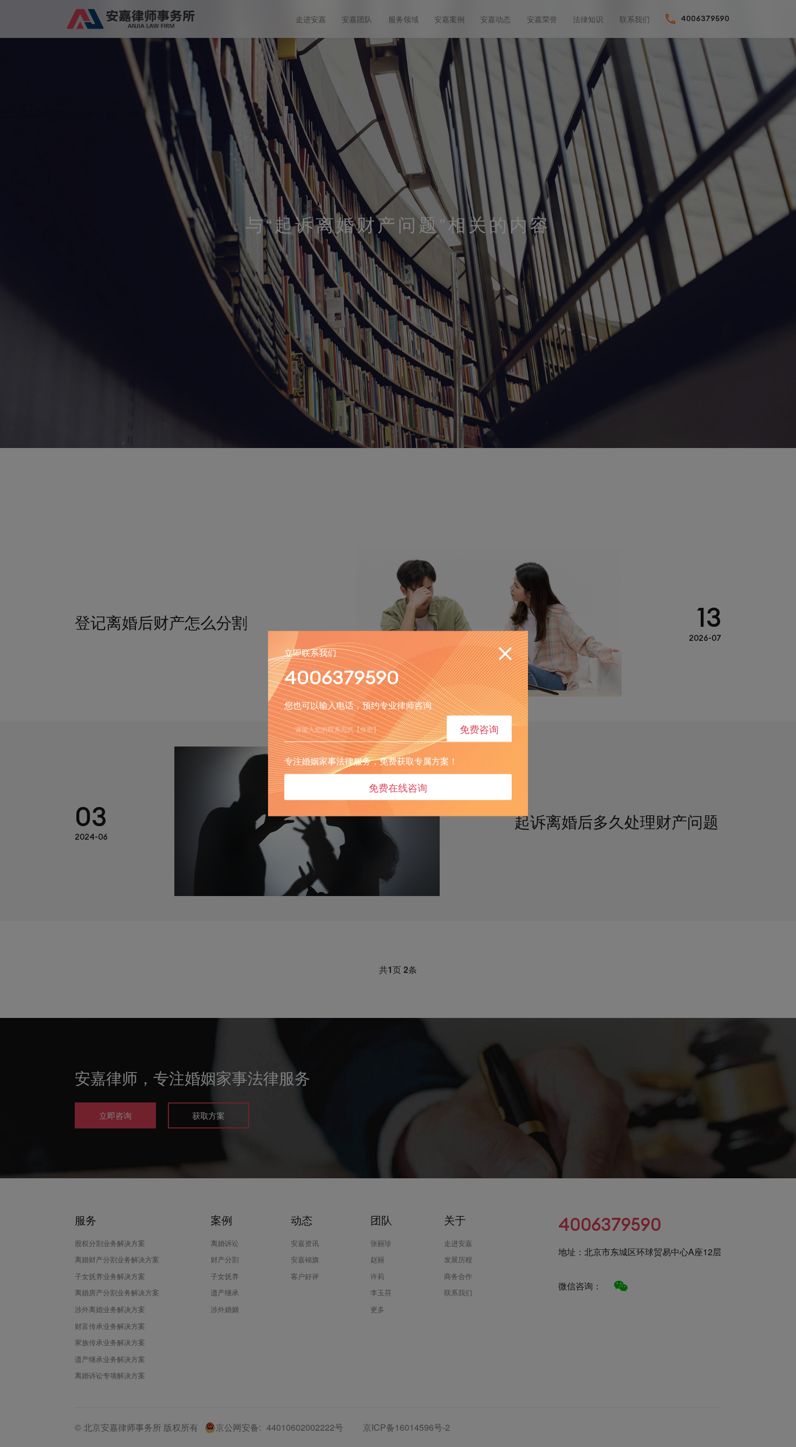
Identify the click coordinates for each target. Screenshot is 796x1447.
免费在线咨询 (398, 787)
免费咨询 (479, 728)
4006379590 (341, 677)
